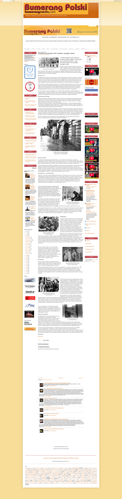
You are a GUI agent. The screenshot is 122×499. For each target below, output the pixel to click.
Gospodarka (27, 471)
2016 (26, 264)
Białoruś (87, 468)
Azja (84, 468)
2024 (26, 234)
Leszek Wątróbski (92, 474)
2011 (26, 271)
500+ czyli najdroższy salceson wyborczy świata (33, 218)
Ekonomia (83, 469)
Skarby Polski (57, 480)
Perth (66, 477)
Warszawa (81, 481)
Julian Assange (82, 472)
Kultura (66, 474)
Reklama (71, 458)
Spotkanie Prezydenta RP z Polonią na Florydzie (30, 143)
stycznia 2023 (27, 253)
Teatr (96, 480)
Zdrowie (72, 482)
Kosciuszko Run (72, 473)
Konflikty (45, 473)
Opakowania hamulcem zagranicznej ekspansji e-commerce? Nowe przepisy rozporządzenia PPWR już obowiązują (90, 194)
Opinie (43, 54)
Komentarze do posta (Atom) (47, 379)
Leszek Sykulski (84, 474)
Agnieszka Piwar (57, 468)
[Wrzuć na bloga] (44, 340)
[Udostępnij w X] (46, 340)
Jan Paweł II (34, 472)
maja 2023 (27, 247)
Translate (93, 261)
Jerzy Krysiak (58, 472)
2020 (26, 258)
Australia (38, 48)
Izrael (85, 471)
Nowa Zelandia (30, 477)
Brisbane (31, 469)
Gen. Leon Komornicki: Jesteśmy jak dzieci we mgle (53, 388)
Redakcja (83, 48)
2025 (26, 232)
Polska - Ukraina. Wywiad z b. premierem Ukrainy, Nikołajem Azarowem (57, 383)
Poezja (82, 477)
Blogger (68, 461)
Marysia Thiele (50, 476)
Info (72, 471)
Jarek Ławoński (46, 472)
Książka (56, 474)
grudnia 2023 (27, 237)
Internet (77, 471)
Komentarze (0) (51, 385)
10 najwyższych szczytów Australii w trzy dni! (33, 208)
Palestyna (51, 477)
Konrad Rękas (56, 473)
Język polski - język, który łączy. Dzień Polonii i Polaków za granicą (30, 146)
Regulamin (65, 458)
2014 (26, 267)
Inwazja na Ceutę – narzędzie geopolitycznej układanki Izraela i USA (91, 213)
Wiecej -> (55, 385)
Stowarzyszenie (47, 458)
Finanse (67, 470)
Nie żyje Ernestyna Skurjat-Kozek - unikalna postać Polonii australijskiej (30, 160)
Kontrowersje (64, 473)
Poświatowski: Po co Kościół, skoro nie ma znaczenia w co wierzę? (56, 419)
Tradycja (54, 481)
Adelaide (50, 468)
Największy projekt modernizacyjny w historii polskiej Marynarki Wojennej (30, 112)
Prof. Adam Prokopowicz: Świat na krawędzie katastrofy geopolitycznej (30, 129)
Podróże (76, 477)
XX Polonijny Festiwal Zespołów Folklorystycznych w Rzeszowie (30, 119)
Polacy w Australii (92, 477)
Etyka (30, 470)
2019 (26, 259)
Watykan (87, 481)
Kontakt (60, 458)
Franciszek (80, 470)
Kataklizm (26, 473)
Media (64, 476)
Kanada (91, 472)
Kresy (88, 473)
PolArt (86, 477)
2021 (26, 256)
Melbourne (70, 476)
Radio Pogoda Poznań (90, 246)
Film (62, 470)
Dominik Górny (62, 469)
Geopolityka (86, 470)
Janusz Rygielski (40, 472)
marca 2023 (27, 250)
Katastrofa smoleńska (33, 473)
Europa (34, 470)
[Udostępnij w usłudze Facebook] (47, 340)
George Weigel (93, 470)
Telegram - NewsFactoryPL (91, 221)
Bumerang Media (54, 48)
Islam (82, 471)
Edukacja (73, 469)
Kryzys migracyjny (93, 473)
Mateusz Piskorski (58, 476)
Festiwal (58, 470)
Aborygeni (31, 468)
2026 (26, 231)
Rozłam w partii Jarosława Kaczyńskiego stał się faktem (30, 116)
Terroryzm (34, 481)
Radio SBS (88, 240)
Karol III (94, 472)
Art (67, 468)
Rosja (33, 480)
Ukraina (70, 481)
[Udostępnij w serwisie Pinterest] (48, 340)
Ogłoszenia (71, 48)
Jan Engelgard (91, 471)
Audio (71, 468)
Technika (28, 481)
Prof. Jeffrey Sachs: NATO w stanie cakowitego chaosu (30, 133)
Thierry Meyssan (40, 481)
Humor (69, 471)
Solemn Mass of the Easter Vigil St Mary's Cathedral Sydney (30, 105)
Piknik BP (71, 477)
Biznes (92, 468)
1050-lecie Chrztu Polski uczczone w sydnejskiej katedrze (32, 198)
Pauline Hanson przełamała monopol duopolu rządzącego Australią (30, 101)
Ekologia (79, 469)
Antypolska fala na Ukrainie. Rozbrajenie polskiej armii (54, 428)
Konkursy (51, 473)
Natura (91, 476)
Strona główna (27, 48)
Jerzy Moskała (65, 472)
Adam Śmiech (45, 468)
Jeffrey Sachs (53, 472)
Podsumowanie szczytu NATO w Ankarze (51, 413)
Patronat (62, 477)
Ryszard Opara (45, 480)
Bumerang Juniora (63, 48)
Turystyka (60, 481)
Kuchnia (62, 474)
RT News (87, 230)
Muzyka (82, 476)
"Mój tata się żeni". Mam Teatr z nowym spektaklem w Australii (30, 154)
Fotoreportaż (72, 470)
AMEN (26, 468)
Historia (41, 54)
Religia (28, 480)
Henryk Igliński (47, 471)
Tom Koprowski (48, 481)
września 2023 (27, 241)
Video (75, 481)
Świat (48, 48)
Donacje (76, 458)
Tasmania (92, 480)
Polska (43, 48)
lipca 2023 (27, 244)
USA (65, 481)
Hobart (65, 471)
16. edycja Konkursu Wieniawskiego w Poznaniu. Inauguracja (33, 187)
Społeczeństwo (69, 480)
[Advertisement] (53, 21)
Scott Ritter (52, 480)
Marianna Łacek (36, 476)
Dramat (68, 469)
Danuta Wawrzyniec (55, 469)
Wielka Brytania (94, 481)
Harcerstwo (41, 471)
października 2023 (28, 240)
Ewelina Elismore (53, 470)
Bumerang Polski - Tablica (91, 55)
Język (87, 472)
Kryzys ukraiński (30, 474)
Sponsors (77, 48)
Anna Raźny (64, 468)
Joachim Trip (71, 472)
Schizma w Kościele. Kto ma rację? (50, 398)
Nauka (95, 476)
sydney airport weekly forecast (91, 110)
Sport (63, 480)
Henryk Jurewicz (54, 471)
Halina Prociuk (34, 471)
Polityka (37, 478)
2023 (26, 235)
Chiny (49, 469)
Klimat (40, 473)
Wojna (48, 54)
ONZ (35, 477)
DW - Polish (88, 227)
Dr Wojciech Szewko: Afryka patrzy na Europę (30, 126)
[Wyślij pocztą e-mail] (43, 340)
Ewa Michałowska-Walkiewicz (43, 470)
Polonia (33, 48)
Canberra (44, 469)
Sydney (84, 480)
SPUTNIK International (90, 233)
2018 (26, 261)
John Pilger (76, 472)
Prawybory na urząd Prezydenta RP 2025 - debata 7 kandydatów (30, 157)
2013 (26, 268)
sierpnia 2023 (27, 243)
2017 (26, 262)
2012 (26, 270)
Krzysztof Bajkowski (40, 474)
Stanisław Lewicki (77, 480)
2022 (26, 255)
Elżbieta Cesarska (90, 469)
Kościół (78, 473)
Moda (78, 476)
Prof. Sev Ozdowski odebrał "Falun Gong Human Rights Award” (33, 175)
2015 (26, 265)
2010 (26, 273)
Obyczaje (39, 477)
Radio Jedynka (89, 243)
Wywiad (49, 482)
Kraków (83, 473)
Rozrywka (39, 480)
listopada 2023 (28, 238)
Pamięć (56, 477)
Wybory (43, 482)
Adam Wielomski (38, 468)
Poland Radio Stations (90, 249)
